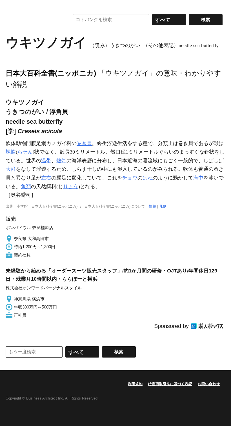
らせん (25, 152)
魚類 (26, 186)
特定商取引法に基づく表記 (170, 384)
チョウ (129, 178)
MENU (11, 5)
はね (148, 178)
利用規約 (135, 384)
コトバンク (33, 19)
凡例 (162, 206)
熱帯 (61, 160)
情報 (152, 206)
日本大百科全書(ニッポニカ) (51, 73)
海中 (198, 178)
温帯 (46, 160)
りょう (70, 186)
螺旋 (11, 152)
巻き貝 (84, 143)
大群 (11, 169)
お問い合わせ (209, 384)
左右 (46, 178)
